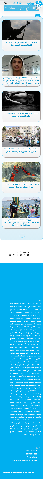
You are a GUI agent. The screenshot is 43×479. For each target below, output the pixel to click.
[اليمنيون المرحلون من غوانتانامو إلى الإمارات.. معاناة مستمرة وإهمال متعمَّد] (21, 172)
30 (24, 255)
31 (21, 255)
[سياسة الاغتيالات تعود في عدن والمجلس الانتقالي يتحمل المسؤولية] (21, 30)
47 (6, 255)
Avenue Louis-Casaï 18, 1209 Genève (25, 460)
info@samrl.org (31, 457)
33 (17, 255)
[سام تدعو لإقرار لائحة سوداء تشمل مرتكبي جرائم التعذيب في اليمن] (21, 101)
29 (28, 255)
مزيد (22, 236)
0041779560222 (31, 451)
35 (10, 255)
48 (3, 255)
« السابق (26, 252)
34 (14, 255)
